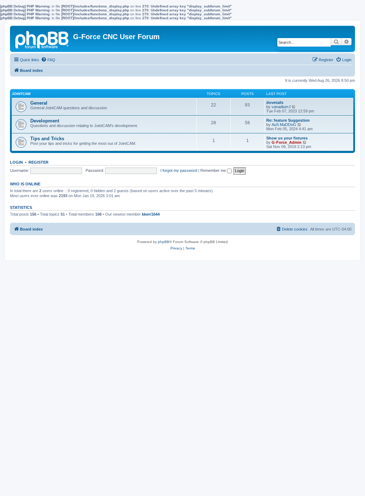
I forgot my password (178, 170)
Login (16, 162)
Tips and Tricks (47, 138)
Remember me (213, 170)
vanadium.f (281, 107)
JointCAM (21, 94)
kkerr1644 (151, 214)
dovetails (274, 102)
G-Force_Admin (287, 142)
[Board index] (42, 38)
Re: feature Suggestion (288, 120)
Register (38, 162)
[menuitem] (48, 60)
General (38, 103)
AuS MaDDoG (284, 124)
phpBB (163, 242)
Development (44, 120)
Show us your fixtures (287, 138)
